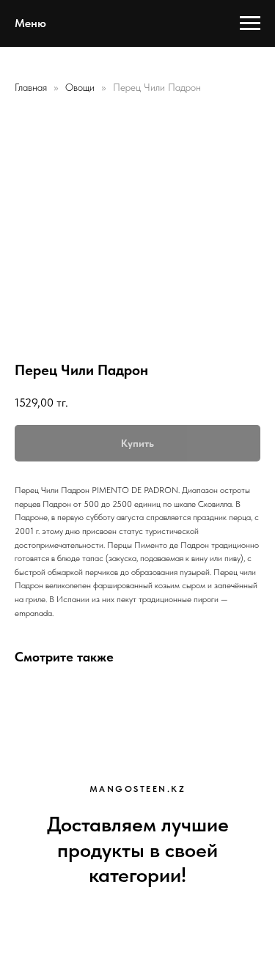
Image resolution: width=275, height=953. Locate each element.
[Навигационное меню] (250, 23)
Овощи (81, 87)
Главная (31, 87)
